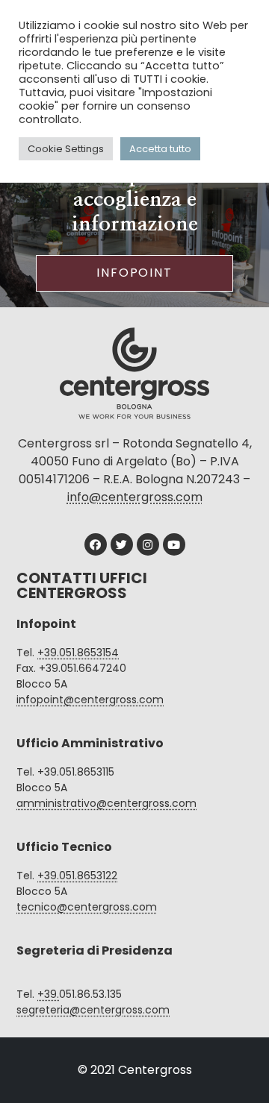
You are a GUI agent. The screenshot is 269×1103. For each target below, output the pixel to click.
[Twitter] (122, 544)
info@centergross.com (134, 497)
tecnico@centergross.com (86, 906)
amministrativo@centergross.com (106, 803)
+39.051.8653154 (78, 652)
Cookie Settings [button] (66, 149)
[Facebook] (95, 544)
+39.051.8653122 (77, 875)
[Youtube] (174, 544)
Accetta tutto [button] (160, 149)
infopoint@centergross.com (90, 699)
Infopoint (134, 272)
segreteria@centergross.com (93, 1009)
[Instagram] (148, 544)
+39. (48, 994)
